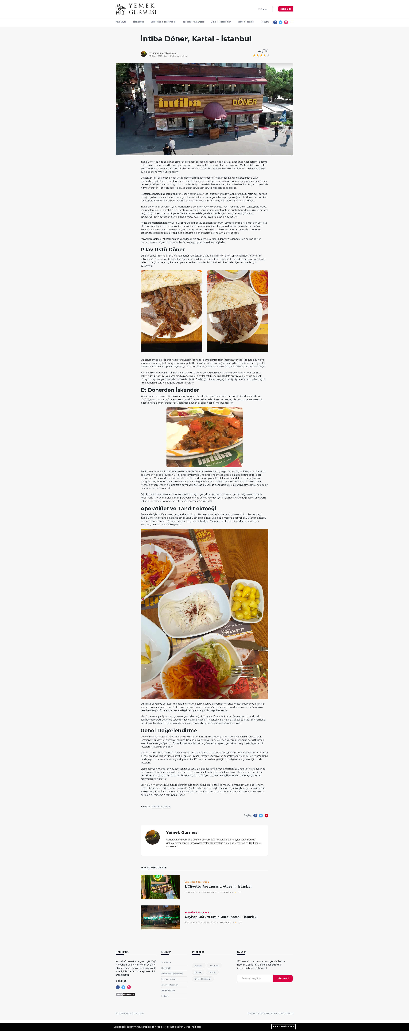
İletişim (265, 22)
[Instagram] (286, 22)
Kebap (198, 965)
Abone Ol (283, 978)
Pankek (214, 965)
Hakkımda (285, 9)
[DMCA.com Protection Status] (125, 994)
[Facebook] (275, 22)
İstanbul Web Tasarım (283, 1013)
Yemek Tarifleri (246, 22)
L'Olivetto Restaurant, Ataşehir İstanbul (218, 886)
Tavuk (212, 972)
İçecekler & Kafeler (193, 22)
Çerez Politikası (192, 1026)
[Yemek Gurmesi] (136, 8)
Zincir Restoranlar (221, 22)
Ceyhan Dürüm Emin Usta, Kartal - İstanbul (221, 917)
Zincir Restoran (203, 979)
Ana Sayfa (121, 22)
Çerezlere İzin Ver (283, 1026)
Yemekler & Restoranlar (163, 22)
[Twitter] (280, 22)
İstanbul (157, 806)
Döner (167, 806)
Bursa (198, 972)
